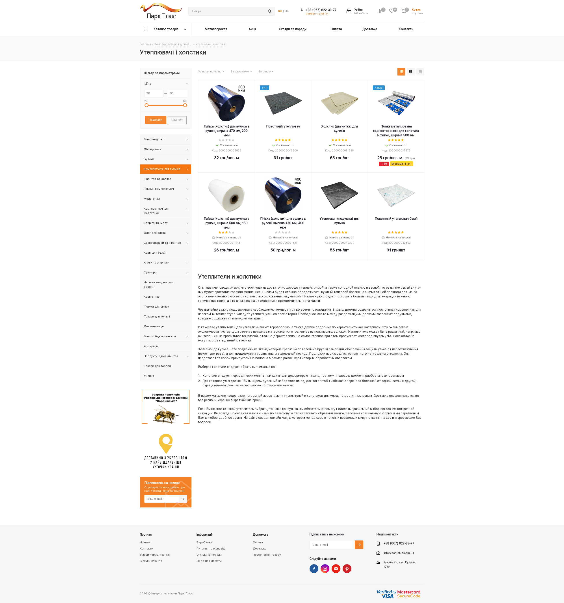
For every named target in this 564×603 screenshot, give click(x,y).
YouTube (336, 568)
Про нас (146, 534)
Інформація (205, 534)
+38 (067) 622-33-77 (321, 10)
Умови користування (155, 554)
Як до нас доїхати (209, 560)
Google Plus (347, 568)
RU (280, 11)
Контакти (146, 548)
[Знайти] (269, 11)
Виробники (204, 542)
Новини (145, 542)
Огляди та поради (209, 554)
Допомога (260, 534)
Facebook (314, 568)
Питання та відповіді (211, 548)
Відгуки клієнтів (151, 560)
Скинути (177, 120)
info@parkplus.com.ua (399, 553)
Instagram (325, 568)
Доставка (259, 548)
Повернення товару (267, 554)
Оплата (258, 542)
